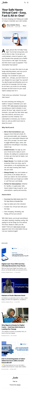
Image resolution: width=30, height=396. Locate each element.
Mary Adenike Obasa (13, 25)
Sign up (15, 381)
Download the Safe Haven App (14, 199)
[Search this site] (25, 2)
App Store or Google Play (15, 201)
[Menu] (27, 2)
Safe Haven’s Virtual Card (18, 106)
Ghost (18, 385)
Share (24, 25)
